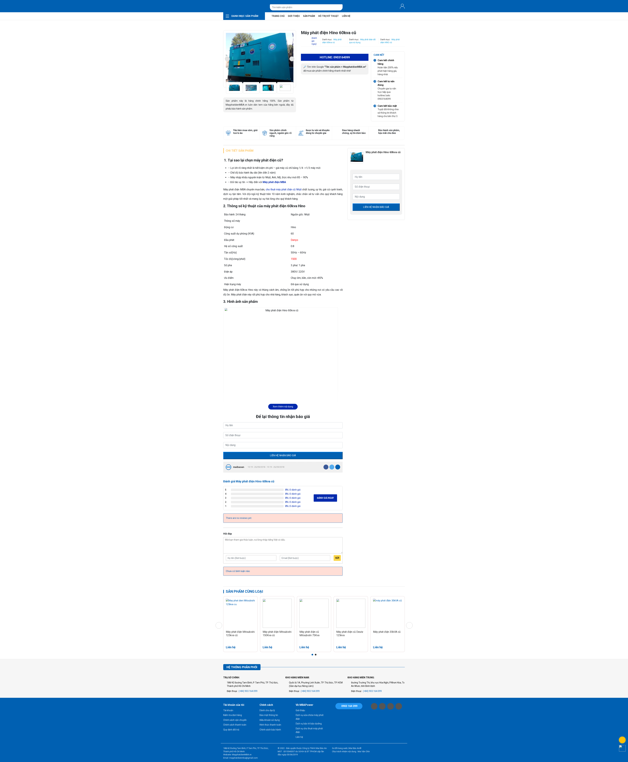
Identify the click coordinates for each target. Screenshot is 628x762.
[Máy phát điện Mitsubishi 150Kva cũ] (277, 613)
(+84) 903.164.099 (248, 691)
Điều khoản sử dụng (270, 720)
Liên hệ (346, 16)
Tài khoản (228, 710)
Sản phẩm (309, 16)
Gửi (337, 558)
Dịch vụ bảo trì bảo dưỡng (309, 723)
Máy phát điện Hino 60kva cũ (383, 152)
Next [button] (291, 58)
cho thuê (270, 189)
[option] (259, 58)
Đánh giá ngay (325, 498)
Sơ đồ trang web (339, 748)
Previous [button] (227, 58)
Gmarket (244, 6)
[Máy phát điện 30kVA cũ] (387, 613)
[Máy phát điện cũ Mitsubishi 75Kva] (314, 613)
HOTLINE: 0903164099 (335, 57)
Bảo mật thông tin (269, 715)
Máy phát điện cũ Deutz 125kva (349, 633)
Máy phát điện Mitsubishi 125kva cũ (240, 633)
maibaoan (238, 467)
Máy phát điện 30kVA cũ (387, 631)
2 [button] (315, 654)
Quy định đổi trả (231, 729)
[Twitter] (331, 467)
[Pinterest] (337, 467)
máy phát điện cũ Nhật (289, 189)
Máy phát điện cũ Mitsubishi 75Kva (309, 633)
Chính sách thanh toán (234, 724)
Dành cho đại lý (267, 710)
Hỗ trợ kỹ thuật (328, 16)
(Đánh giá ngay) (314, 41)
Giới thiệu (294, 16)
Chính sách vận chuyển (235, 720)
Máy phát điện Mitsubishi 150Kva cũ (277, 633)
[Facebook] (325, 467)
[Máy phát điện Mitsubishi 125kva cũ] (240, 613)
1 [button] (312, 654)
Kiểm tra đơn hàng (232, 715)
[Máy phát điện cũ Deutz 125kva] (350, 613)
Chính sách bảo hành (270, 729)
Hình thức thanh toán (270, 724)
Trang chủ (278, 16)
